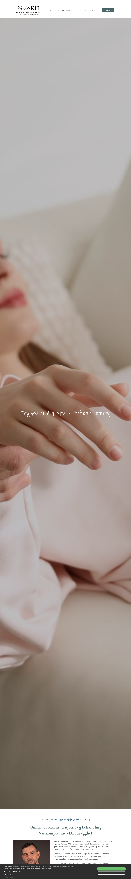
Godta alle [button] (111, 869)
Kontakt (95, 10)
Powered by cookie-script (10, 877)
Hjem (51, 10)
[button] (44, 874)
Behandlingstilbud (63, 10)
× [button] (129, 866)
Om (77, 10)
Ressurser (85, 10)
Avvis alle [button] (111, 873)
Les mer (49, 868)
